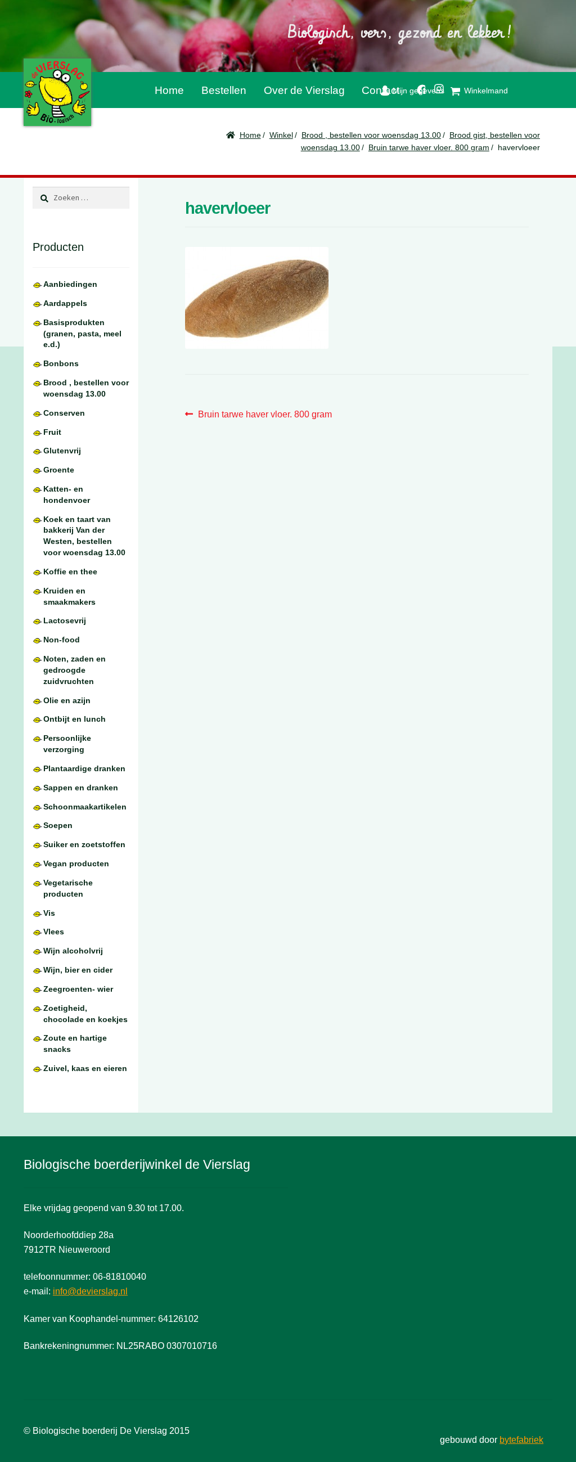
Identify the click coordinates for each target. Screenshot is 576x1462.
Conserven (64, 412)
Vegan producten (76, 863)
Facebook (417, 87)
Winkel (281, 135)
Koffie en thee (70, 571)
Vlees (53, 931)
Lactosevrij (64, 620)
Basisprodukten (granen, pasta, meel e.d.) (82, 333)
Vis (49, 912)
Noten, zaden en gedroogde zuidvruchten (74, 670)
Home (169, 90)
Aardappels (65, 303)
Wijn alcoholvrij (73, 950)
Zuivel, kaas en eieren (85, 1068)
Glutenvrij (62, 450)
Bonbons (61, 363)
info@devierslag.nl (90, 1291)
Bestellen (223, 90)
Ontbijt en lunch (74, 718)
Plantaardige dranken (84, 768)
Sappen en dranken (80, 787)
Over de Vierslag (304, 90)
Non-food (61, 639)
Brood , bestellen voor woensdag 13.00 (371, 135)
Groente (58, 469)
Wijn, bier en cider (77, 969)
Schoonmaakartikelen (85, 806)
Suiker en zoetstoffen (84, 844)
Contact (380, 90)
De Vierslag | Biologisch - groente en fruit (57, 92)
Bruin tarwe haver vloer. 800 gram (428, 147)
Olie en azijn (67, 700)
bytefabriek (521, 1440)
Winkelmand (486, 90)
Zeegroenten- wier (78, 988)
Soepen (58, 825)
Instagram (434, 87)
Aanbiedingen (70, 284)
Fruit (52, 432)
